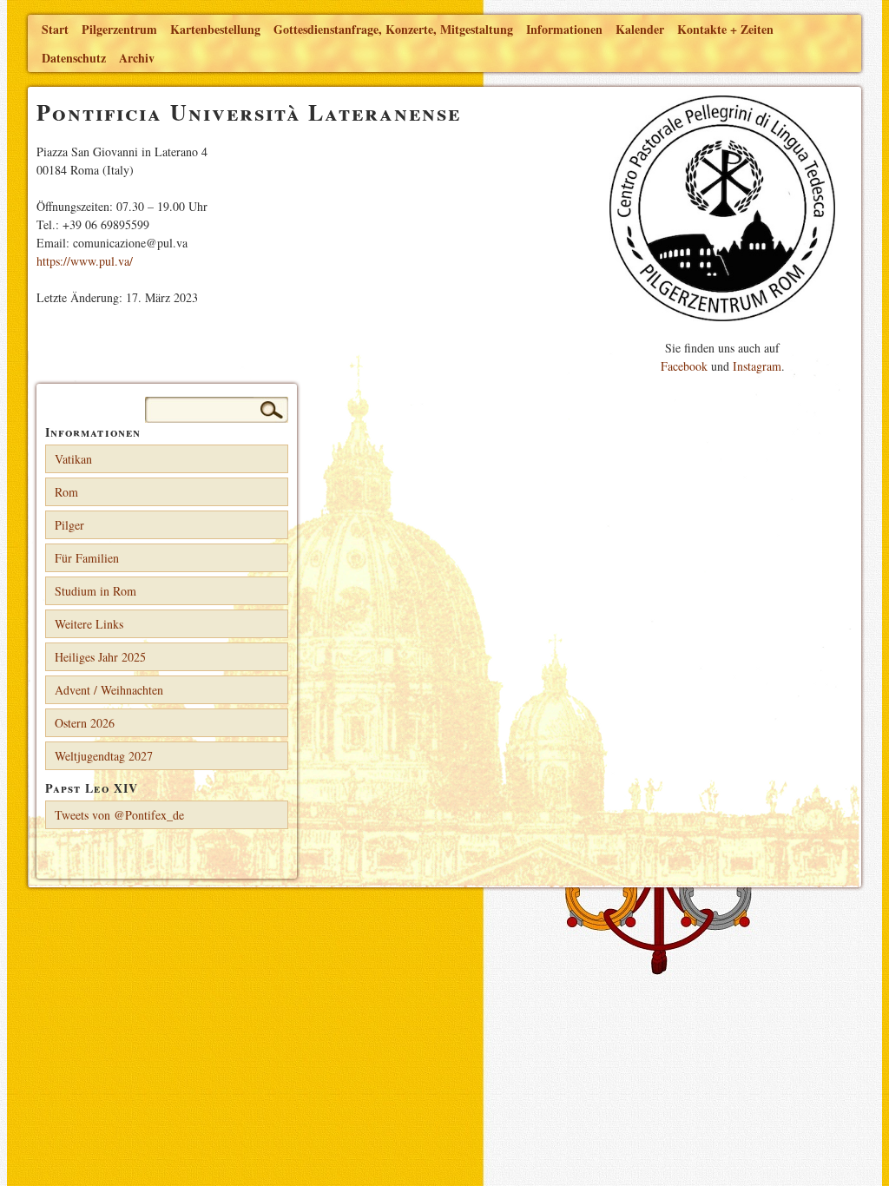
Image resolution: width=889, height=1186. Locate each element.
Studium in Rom (95, 591)
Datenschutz (74, 58)
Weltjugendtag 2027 (104, 756)
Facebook (684, 366)
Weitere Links (89, 624)
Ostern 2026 (85, 723)
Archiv (137, 58)
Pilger (69, 525)
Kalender (640, 29)
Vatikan (73, 459)
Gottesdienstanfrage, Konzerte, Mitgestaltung (393, 29)
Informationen (564, 29)
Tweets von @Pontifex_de (119, 815)
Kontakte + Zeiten (725, 29)
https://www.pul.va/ (84, 261)
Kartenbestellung (215, 29)
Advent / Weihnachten (109, 690)
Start (55, 29)
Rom (66, 492)
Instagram (757, 366)
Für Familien (87, 558)
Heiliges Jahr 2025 (100, 657)
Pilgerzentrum (119, 29)
